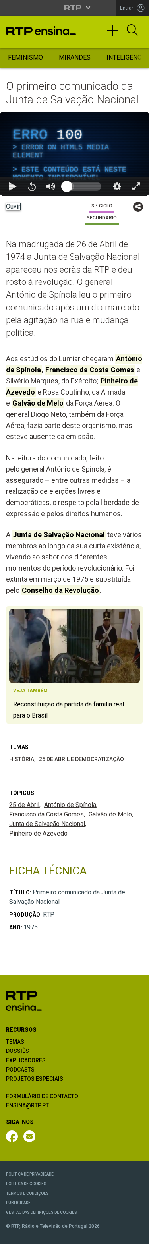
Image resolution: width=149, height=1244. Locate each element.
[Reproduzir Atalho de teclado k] (12, 1234)
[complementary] (74, 622)
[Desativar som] (50, 1234)
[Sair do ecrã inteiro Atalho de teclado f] (136, 1234)
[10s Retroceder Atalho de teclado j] (31, 1234)
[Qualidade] (117, 1234)
